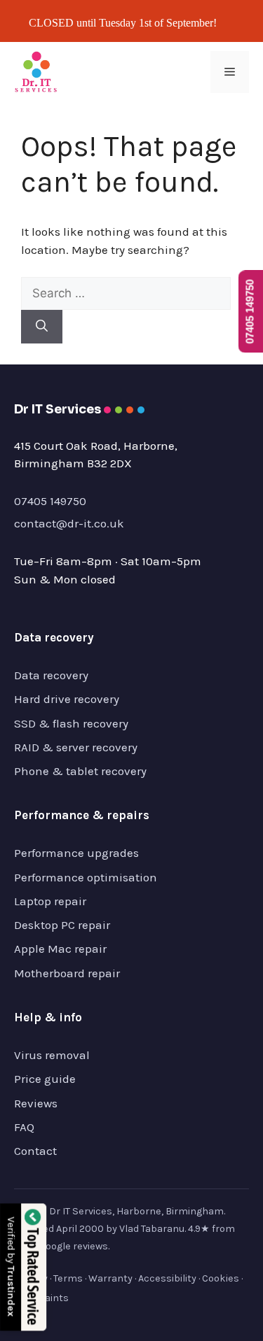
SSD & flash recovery (71, 723)
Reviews (36, 1103)
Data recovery (51, 675)
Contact (35, 1151)
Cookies (220, 1278)
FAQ (24, 1127)
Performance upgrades (76, 853)
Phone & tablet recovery (80, 771)
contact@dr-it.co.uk (69, 523)
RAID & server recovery (75, 747)
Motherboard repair (67, 973)
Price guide (45, 1079)
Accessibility (167, 1278)
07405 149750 (50, 501)
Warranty (110, 1278)
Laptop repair (50, 901)
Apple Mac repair (60, 949)
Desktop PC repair (62, 925)
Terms (68, 1278)
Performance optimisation (85, 877)
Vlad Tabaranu (151, 1229)
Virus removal (52, 1055)
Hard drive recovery (66, 699)
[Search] (41, 326)
